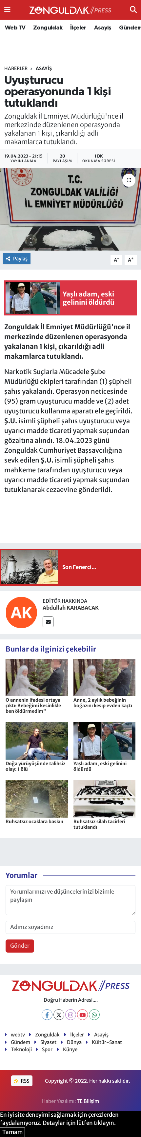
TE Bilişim (88, 1101)
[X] (58, 1014)
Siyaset (48, 1042)
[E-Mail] (48, 621)
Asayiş (102, 28)
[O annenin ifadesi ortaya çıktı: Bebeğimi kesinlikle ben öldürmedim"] (37, 677)
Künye (70, 1049)
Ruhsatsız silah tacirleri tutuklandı (99, 824)
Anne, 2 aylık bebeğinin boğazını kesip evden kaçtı (102, 703)
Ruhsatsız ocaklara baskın (34, 821)
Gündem (20, 1042)
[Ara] (133, 9)
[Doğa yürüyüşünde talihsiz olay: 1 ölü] (37, 740)
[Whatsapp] (94, 1014)
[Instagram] (70, 1014)
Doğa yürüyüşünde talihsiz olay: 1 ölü (35, 766)
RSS (24, 1081)
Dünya (74, 1042)
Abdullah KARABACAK (71, 607)
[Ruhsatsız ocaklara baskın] (37, 798)
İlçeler (78, 28)
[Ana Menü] (7, 9)
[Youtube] (82, 1014)
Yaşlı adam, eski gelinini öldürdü (100, 766)
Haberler (16, 68)
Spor (47, 1049)
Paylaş (20, 259)
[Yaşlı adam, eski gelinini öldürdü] (104, 740)
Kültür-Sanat (107, 1042)
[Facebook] (47, 1014)
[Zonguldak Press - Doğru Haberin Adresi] (70, 10)
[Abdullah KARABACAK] (21, 612)
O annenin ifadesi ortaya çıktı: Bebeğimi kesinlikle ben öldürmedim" (33, 705)
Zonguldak (48, 28)
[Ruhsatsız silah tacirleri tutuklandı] (104, 798)
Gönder (20, 945)
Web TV (15, 28)
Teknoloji (21, 1049)
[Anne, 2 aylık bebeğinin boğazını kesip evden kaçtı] (104, 677)
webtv (18, 1035)
